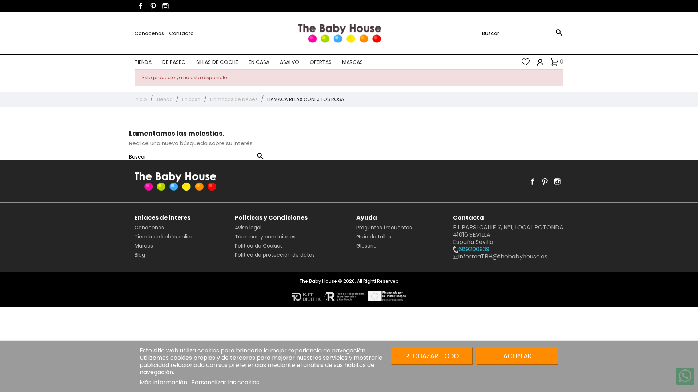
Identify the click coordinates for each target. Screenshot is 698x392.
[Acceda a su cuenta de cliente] (540, 62)
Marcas (352, 62)
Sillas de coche (217, 62)
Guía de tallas (373, 236)
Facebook (140, 6)
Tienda (143, 62)
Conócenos (150, 33)
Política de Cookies (259, 245)
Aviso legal (248, 227)
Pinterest (153, 6)
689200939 (473, 249)
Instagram (165, 6)
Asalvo (289, 62)
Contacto (181, 33)
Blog (140, 254)
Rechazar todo (432, 355)
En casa (259, 62)
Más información (164, 382)
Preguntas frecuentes (384, 227)
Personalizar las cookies (225, 382)
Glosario (366, 245)
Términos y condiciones (265, 236)
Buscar (490, 33)
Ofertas (321, 62)
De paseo (174, 62)
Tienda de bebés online (164, 236)
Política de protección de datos (275, 254)
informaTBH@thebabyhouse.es (502, 256)
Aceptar (517, 355)
